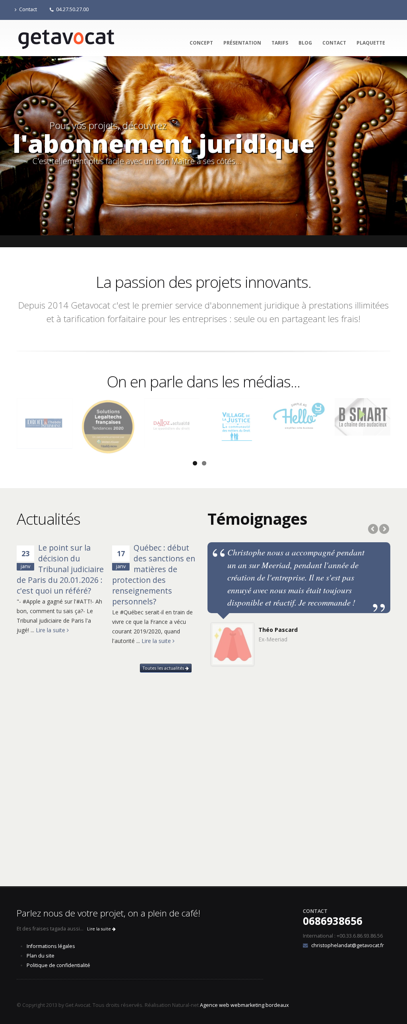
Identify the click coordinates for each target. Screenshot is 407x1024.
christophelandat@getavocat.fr (347, 945)
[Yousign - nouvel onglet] (299, 415)
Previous (374, 529)
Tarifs (279, 42)
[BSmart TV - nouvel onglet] (362, 416)
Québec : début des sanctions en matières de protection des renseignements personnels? (153, 574)
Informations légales (51, 946)
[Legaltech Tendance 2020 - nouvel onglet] (108, 426)
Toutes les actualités (164, 668)
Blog (305, 42)
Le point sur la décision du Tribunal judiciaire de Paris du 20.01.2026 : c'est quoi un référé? (60, 569)
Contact (28, 9)
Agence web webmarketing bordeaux (244, 1005)
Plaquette (371, 42)
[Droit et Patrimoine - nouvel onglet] (44, 423)
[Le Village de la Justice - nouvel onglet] (235, 423)
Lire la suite (51, 630)
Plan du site (40, 955)
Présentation (242, 42)
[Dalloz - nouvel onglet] (172, 423)
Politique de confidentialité (58, 965)
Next (384, 529)
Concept (201, 42)
